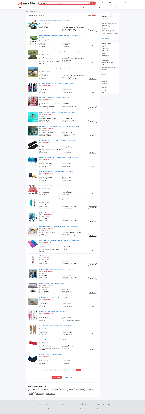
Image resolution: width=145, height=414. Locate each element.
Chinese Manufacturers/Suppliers (54, 403)
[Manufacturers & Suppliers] (26, 3)
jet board (31, 393)
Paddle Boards (80, 389)
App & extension (108, 7)
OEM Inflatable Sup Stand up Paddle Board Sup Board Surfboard (54, 297)
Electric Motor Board (33, 389)
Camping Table (105, 60)
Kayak (103, 92)
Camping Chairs (106, 58)
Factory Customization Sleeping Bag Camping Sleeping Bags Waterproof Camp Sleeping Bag (60, 51)
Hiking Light (105, 65)
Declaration (88, 408)
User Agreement (81, 408)
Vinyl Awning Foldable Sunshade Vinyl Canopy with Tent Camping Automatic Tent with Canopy (61, 68)
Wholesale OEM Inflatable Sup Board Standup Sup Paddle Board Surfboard (56, 83)
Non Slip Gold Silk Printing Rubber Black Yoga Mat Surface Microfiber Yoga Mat (57, 140)
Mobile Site (105, 403)
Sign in (125, 4)
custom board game (50, 393)
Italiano (62, 404)
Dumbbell (104, 81)
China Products (43, 403)
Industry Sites (82, 403)
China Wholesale (66, 403)
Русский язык (57, 404)
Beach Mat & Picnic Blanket (108, 79)
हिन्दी (90, 404)
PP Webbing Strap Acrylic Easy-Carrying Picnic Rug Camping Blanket (55, 185)
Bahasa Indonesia (112, 404)
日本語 (86, 404)
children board (39, 393)
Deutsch (67, 404)
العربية (78, 404)
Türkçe (99, 404)
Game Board (90, 389)
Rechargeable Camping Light (109, 67)
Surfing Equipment (106, 90)
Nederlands (73, 404)
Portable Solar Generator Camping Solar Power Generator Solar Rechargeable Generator (60, 157)
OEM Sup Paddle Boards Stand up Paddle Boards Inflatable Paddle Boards (56, 269)
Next (78, 370)
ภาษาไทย (95, 404)
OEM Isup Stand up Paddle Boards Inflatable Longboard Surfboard (55, 199)
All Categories (23, 7)
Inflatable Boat (105, 51)
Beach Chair (105, 53)
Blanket (104, 46)
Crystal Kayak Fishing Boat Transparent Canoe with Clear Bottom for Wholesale (57, 112)
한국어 (82, 404)
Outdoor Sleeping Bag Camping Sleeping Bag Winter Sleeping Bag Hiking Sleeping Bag (59, 240)
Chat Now (69, 377)
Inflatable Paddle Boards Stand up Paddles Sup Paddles (52, 256)
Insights (110, 403)
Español (39, 404)
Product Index (98, 403)
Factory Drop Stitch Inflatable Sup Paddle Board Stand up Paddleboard (55, 325)
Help (100, 7)
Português (45, 404)
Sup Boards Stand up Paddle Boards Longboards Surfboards (53, 212)
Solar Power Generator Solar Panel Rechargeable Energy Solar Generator (56, 171)
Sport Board (54, 389)
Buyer (92, 7)
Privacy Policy (95, 408)
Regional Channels (90, 403)
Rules (126, 7)
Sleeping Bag (105, 74)
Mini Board (62, 389)
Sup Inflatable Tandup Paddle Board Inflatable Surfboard (52, 311)
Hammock (104, 69)
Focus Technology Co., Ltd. (62, 408)
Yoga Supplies (105, 83)
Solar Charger (105, 48)
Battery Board (44, 389)
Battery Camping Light (107, 62)
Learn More (105, 38)
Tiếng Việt (105, 404)
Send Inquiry (93, 30)
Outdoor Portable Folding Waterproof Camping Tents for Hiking (54, 20)
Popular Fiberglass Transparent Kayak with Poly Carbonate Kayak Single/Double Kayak (59, 126)
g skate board (71, 389)
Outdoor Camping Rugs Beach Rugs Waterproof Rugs (51, 283)
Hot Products (35, 403)
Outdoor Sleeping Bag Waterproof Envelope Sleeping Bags (52, 339)
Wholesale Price (74, 403)
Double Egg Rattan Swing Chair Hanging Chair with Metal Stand (54, 97)
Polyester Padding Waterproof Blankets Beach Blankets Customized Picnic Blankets (58, 226)
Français (50, 404)
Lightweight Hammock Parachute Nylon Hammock (51, 354)
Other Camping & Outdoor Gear (109, 72)
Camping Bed (105, 55)
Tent (103, 76)
